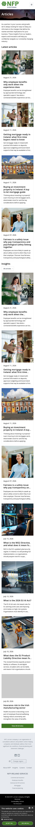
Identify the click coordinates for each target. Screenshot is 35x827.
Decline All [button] (25, 823)
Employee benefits (17, 780)
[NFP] (10, 4)
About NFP (7, 768)
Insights (15, 768)
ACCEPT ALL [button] (9, 823)
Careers (22, 768)
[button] (17, 819)
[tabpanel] (17, 499)
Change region (18, 761)
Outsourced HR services (17, 783)
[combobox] (29, 808)
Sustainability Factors (17, 801)
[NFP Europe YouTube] (19, 755)
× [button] (32, 808)
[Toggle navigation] (32, 5)
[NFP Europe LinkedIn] (15, 755)
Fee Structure (17, 804)
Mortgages (17, 785)
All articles (7, 269)
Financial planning (17, 788)
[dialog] (17, 816)
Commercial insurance (17, 777)
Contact (29, 768)
